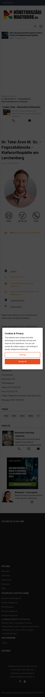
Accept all (22, 361)
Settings (22, 355)
